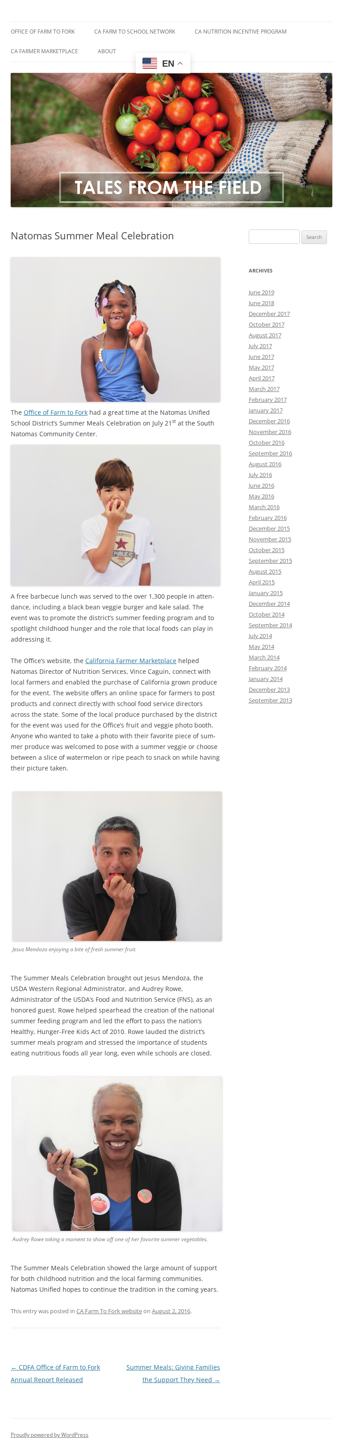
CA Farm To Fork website (109, 1311)
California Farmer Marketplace (130, 660)
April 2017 (262, 378)
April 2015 (262, 582)
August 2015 (265, 571)
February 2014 (268, 668)
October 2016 (266, 442)
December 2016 (269, 421)
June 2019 (261, 292)
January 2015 (266, 593)
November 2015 (270, 539)
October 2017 (266, 324)
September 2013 (270, 700)
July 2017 (260, 346)
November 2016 (270, 432)
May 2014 (261, 647)
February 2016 (268, 518)
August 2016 (265, 464)
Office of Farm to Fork (43, 31)
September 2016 (270, 453)
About (107, 51)
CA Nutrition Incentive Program (241, 31)
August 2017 (265, 335)
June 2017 (261, 357)
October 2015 (266, 550)
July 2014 (260, 636)
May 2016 (261, 496)
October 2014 (266, 614)
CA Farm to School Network (134, 31)
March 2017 (264, 389)
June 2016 (261, 485)
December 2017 (269, 314)
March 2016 (264, 507)
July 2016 (260, 475)
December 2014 (269, 604)
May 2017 (261, 367)
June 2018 (261, 303)
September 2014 (270, 625)
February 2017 (268, 400)
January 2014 (266, 679)
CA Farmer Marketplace (44, 51)
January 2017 (266, 410)
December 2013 (269, 689)
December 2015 (269, 528)
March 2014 (264, 657)
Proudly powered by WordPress (49, 1434)
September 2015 (270, 561)
